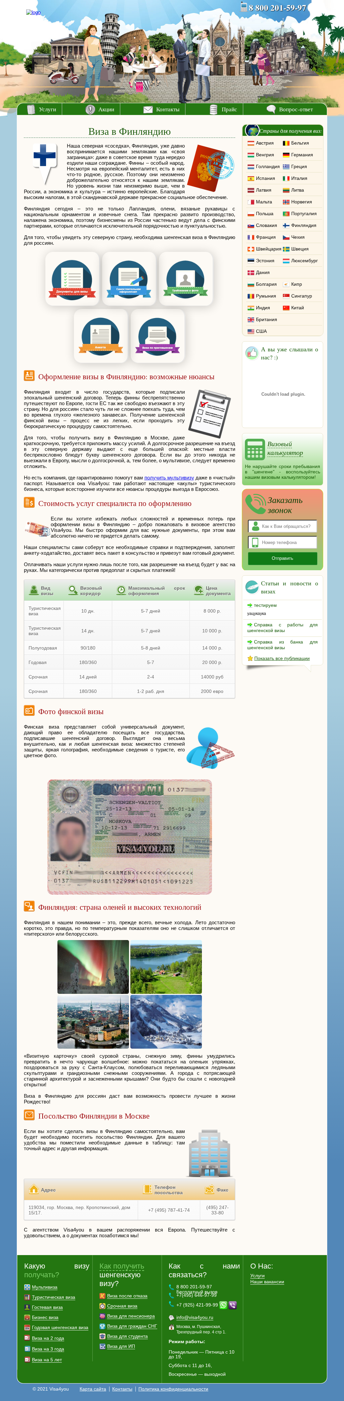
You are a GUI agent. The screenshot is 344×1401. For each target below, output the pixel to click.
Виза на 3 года (48, 1349)
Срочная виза (122, 1306)
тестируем (265, 605)
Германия (302, 154)
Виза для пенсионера (131, 1316)
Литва (297, 190)
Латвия (263, 190)
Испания (265, 178)
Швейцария (269, 248)
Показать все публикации (282, 658)
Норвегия (301, 201)
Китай (297, 307)
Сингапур (301, 296)
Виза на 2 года (48, 1338)
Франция (266, 237)
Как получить (121, 1266)
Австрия (265, 143)
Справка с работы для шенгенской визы (282, 627)
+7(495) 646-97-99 (196, 1295)
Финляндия (303, 225)
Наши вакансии (267, 1281)
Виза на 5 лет (47, 1359)
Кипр (296, 284)
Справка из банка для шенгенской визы (282, 644)
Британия (266, 319)
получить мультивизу (169, 477)
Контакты (167, 109)
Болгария (266, 284)
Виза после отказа (127, 1295)
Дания (263, 272)
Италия (299, 178)
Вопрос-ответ (296, 109)
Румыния (266, 296)
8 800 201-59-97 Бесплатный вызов (196, 1289)
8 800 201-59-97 (277, 7)
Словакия (266, 225)
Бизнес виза (45, 1317)
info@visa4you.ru (194, 1317)
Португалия (304, 213)
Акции (106, 109)
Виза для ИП (121, 1346)
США (261, 331)
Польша (264, 213)
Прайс (229, 109)
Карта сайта (93, 1389)
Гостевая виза (47, 1307)
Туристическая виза (53, 1297)
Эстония (265, 260)
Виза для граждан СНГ (132, 1326)
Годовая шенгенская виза (60, 1327)
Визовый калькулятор (285, 448)
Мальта (264, 201)
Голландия (268, 166)
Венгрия (265, 154)
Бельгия (300, 143)
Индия (263, 307)
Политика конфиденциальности (173, 1389)
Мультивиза (44, 1287)
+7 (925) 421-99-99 (197, 1304)
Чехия (298, 237)
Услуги (47, 109)
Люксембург (304, 260)
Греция (299, 166)
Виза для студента (127, 1336)
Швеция (300, 248)
